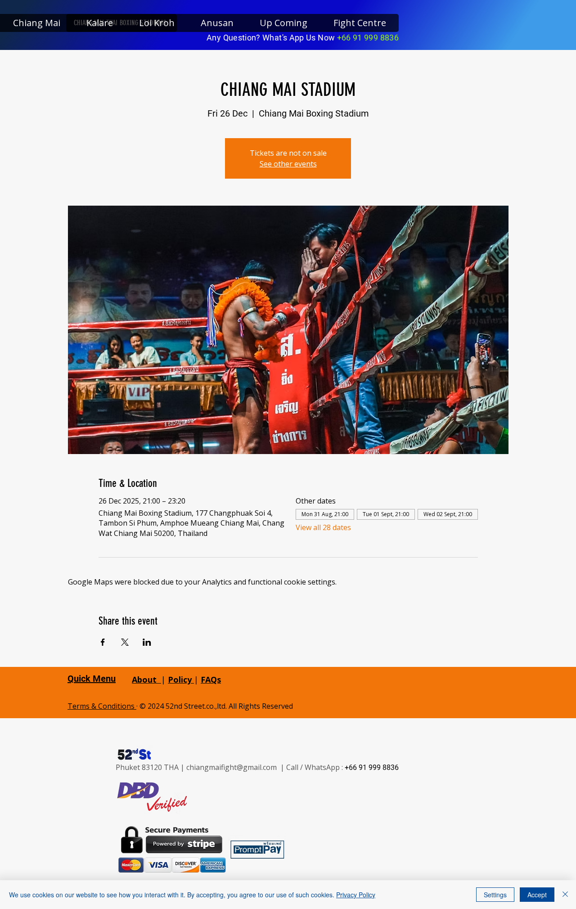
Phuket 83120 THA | (151, 767)
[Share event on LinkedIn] (147, 642)
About (144, 679)
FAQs (211, 679)
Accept (537, 894)
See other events (288, 164)
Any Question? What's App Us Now (272, 37)
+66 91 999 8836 (368, 37)
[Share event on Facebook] (103, 642)
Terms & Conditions (102, 706)
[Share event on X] (125, 642)
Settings (495, 894)
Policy (181, 679)
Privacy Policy (355, 894)
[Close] (565, 894)
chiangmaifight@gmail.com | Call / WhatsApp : (265, 767)
